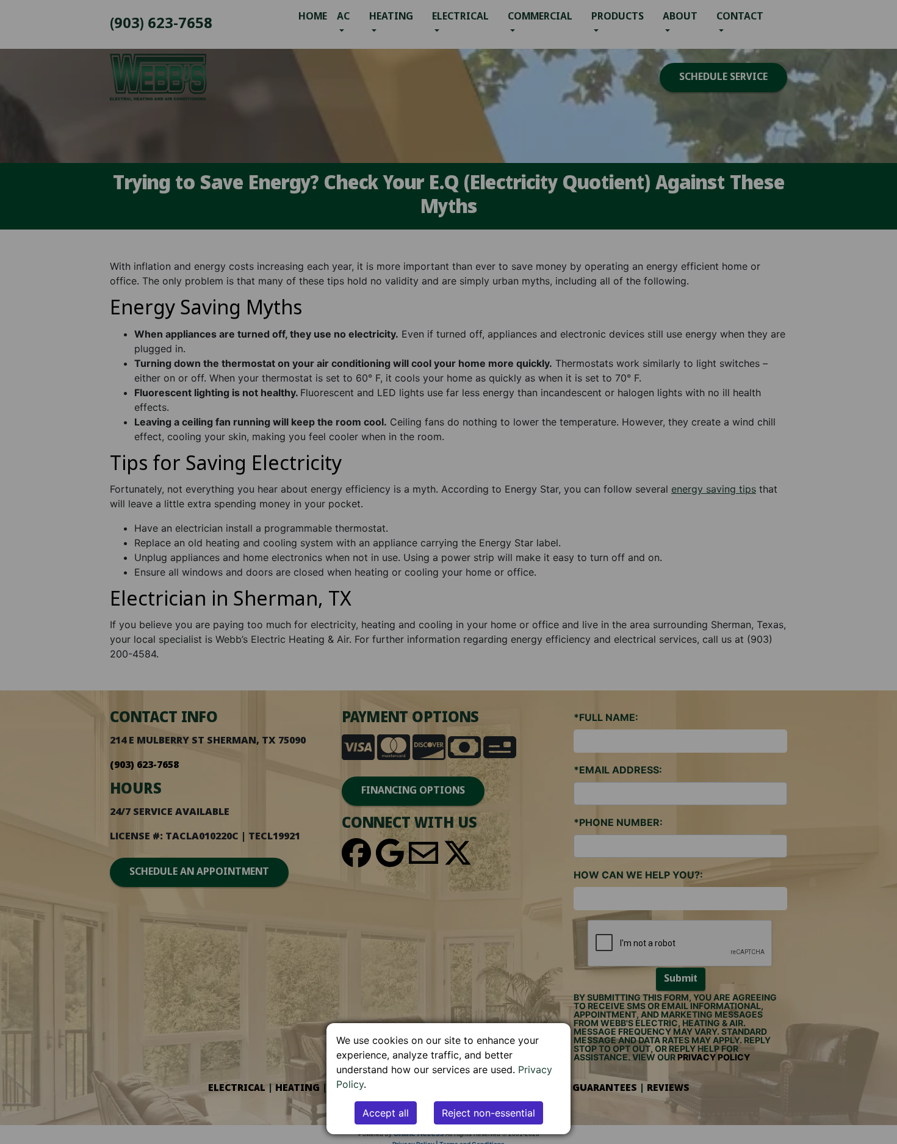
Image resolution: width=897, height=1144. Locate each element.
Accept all (385, 1113)
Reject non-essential (488, 1113)
